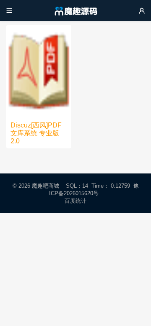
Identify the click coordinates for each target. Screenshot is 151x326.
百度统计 (76, 201)
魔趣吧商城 (45, 186)
